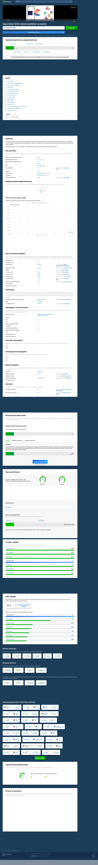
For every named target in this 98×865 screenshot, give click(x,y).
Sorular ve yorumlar (12, 110)
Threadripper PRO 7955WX (63, 393)
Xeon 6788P (66, 177)
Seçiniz (34, 28)
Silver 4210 (64, 35)
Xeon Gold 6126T (10, 568)
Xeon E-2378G (9, 556)
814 (38, 157)
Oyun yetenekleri (11, 96)
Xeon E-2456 (9, 564)
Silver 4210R (71, 35)
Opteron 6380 (9, 635)
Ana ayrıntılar (10, 81)
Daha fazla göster (40, 758)
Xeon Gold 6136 (10, 548)
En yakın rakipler (11, 98)
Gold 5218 (5, 35)
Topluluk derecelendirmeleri (14, 108)
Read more (73, 7)
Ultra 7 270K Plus (39, 43)
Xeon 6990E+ (66, 272)
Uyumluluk (10, 87)
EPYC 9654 (65, 374)
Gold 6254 (52, 35)
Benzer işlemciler (11, 102)
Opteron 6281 (9, 631)
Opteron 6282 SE (10, 639)
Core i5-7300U (41, 520)
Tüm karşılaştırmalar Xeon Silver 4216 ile (17, 106)
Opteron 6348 (9, 627)
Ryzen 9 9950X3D (46, 51)
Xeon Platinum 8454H (66, 299)
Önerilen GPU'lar (11, 104)
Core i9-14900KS (68, 268)
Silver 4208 (58, 35)
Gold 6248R (46, 35)
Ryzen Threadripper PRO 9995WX (63, 390)
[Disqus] (41, 815)
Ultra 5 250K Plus (29, 43)
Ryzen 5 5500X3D (17, 51)
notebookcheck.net (34, 855)
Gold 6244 (35, 35)
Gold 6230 (17, 35)
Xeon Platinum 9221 (66, 376)
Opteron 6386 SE (10, 623)
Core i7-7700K (64, 270)
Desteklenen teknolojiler (13, 89)
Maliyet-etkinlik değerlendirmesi (15, 83)
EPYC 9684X (67, 276)
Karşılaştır (72, 28)
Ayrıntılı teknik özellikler (13, 85)
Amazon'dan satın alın (46, 32)
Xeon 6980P (65, 274)
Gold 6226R (11, 35)
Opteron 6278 (9, 619)
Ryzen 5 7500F (26, 51)
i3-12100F (13, 43)
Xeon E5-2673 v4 (10, 573)
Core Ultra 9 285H (67, 281)
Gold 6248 (40, 35)
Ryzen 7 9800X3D (36, 51)
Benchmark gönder (39, 461)
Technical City (7, 2)
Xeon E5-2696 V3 (10, 552)
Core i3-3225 (8, 520)
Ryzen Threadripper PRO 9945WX (62, 265)
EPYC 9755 (67, 303)
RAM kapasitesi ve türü (12, 91)
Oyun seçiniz (40, 507)
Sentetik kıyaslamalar (12, 93)
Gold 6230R (23, 35)
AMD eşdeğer (10, 100)
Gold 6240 (29, 35)
